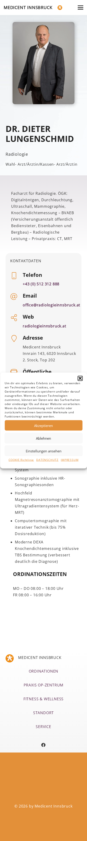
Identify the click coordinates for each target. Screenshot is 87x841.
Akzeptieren (43, 425)
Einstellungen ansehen (43, 450)
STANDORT (43, 712)
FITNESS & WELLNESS (43, 698)
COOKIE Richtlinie (21, 460)
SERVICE (43, 726)
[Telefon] (16, 276)
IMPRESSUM (69, 460)
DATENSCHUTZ (47, 460)
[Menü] (80, 7)
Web (28, 316)
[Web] (16, 318)
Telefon (32, 274)
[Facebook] (43, 745)
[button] (80, 378)
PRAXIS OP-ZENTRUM (44, 685)
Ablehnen (43, 438)
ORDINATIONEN (43, 671)
